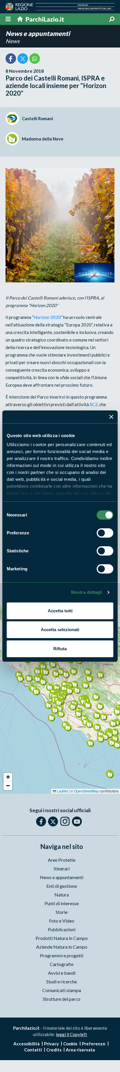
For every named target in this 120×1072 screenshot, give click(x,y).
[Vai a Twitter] (53, 821)
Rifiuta (60, 648)
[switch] (105, 533)
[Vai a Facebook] (41, 821)
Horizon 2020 (47, 317)
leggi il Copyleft (71, 1034)
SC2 (94, 404)
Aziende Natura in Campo (61, 946)
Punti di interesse (62, 903)
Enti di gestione (61, 886)
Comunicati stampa (61, 990)
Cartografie (61, 964)
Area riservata (80, 1049)
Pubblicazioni (61, 929)
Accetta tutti (60, 610)
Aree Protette (61, 860)
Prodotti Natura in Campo (62, 938)
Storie (62, 912)
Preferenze (93, 1043)
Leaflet (62, 790)
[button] (46, 672)
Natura (61, 894)
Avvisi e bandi (61, 973)
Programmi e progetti (61, 955)
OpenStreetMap (86, 790)
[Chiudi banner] (111, 417)
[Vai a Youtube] (77, 821)
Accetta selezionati (60, 629)
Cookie (70, 1043)
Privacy (51, 1043)
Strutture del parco (61, 999)
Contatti (33, 1049)
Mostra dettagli (86, 592)
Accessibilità (26, 1043)
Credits (53, 1049)
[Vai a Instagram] (65, 821)
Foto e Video (61, 920)
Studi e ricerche (61, 981)
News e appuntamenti (38, 33)
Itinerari (62, 868)
